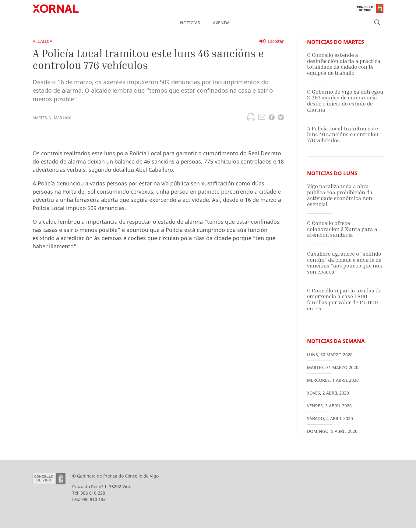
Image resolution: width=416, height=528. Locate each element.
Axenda (221, 23)
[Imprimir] (251, 118)
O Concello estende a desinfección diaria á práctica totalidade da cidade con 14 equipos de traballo (343, 64)
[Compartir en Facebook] (272, 118)
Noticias (190, 23)
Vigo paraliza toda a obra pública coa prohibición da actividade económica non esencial (339, 195)
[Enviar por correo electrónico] (261, 118)
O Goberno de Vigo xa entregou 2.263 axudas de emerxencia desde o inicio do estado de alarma (345, 100)
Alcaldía (42, 41)
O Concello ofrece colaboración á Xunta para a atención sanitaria (342, 229)
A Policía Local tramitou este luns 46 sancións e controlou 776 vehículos (343, 134)
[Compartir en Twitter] (281, 118)
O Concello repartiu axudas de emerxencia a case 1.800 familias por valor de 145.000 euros (344, 299)
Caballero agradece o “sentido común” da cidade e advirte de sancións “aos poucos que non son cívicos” (345, 262)
